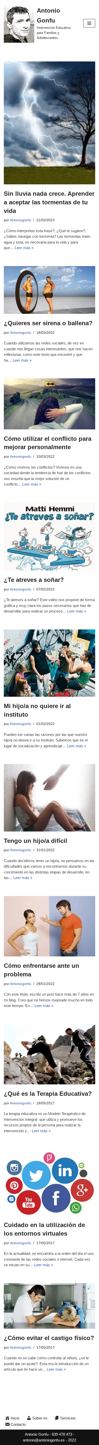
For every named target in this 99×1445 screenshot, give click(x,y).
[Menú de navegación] (89, 23)
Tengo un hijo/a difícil (35, 840)
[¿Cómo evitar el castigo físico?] (49, 1306)
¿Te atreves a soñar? (34, 579)
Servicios (68, 1418)
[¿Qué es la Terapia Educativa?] (49, 1054)
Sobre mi (39, 1418)
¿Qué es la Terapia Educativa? (48, 1093)
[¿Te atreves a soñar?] (49, 536)
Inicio (15, 1418)
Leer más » (24, 248)
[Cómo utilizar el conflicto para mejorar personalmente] (49, 403)
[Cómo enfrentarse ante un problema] (49, 926)
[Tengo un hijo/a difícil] (49, 797)
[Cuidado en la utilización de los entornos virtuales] (49, 1182)
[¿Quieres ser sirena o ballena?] (49, 290)
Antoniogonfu (20, 220)
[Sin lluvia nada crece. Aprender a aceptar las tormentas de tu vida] (49, 122)
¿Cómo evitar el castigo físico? (49, 1337)
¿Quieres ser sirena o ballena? (48, 323)
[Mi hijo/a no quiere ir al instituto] (49, 663)
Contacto (18, 1424)
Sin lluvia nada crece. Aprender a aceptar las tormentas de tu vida (49, 202)
